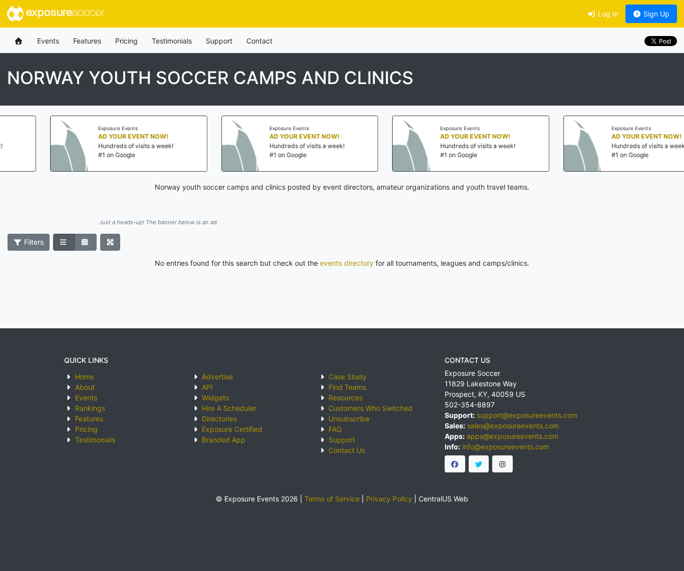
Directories (219, 418)
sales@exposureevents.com (513, 425)
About (85, 387)
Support (219, 41)
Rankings (90, 408)
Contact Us (346, 450)
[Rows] (64, 242)
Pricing (126, 41)
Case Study (347, 376)
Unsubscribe (349, 418)
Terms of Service (332, 498)
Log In (607, 14)
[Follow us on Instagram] (502, 463)
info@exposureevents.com (505, 446)
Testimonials (172, 41)
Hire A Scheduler (229, 408)
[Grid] (86, 242)
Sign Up (655, 14)
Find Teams (347, 387)
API (207, 387)
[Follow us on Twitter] (479, 463)
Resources (345, 397)
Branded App (223, 439)
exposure (64, 13)
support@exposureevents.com (527, 415)
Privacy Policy (389, 498)
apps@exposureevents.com (512, 436)
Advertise (217, 376)
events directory (347, 263)
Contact (259, 41)
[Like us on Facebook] (455, 463)
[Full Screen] (110, 242)
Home (84, 376)
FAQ (335, 429)
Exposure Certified (232, 429)
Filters (33, 242)
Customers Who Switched (370, 408)
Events (48, 41)
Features (87, 41)
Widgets (215, 397)
